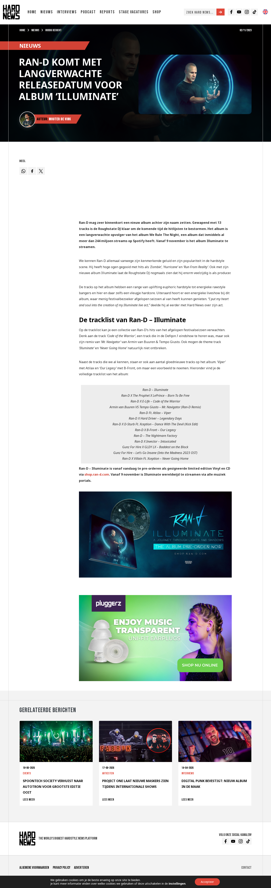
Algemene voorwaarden (34, 868)
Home (32, 12)
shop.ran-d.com (97, 474)
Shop (157, 12)
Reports (107, 12)
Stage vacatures (134, 12)
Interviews (67, 12)
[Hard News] (11, 12)
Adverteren (81, 868)
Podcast (88, 12)
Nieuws (46, 12)
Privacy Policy (61, 868)
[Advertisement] (155, 185)
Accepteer (207, 882)
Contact (246, 868)
